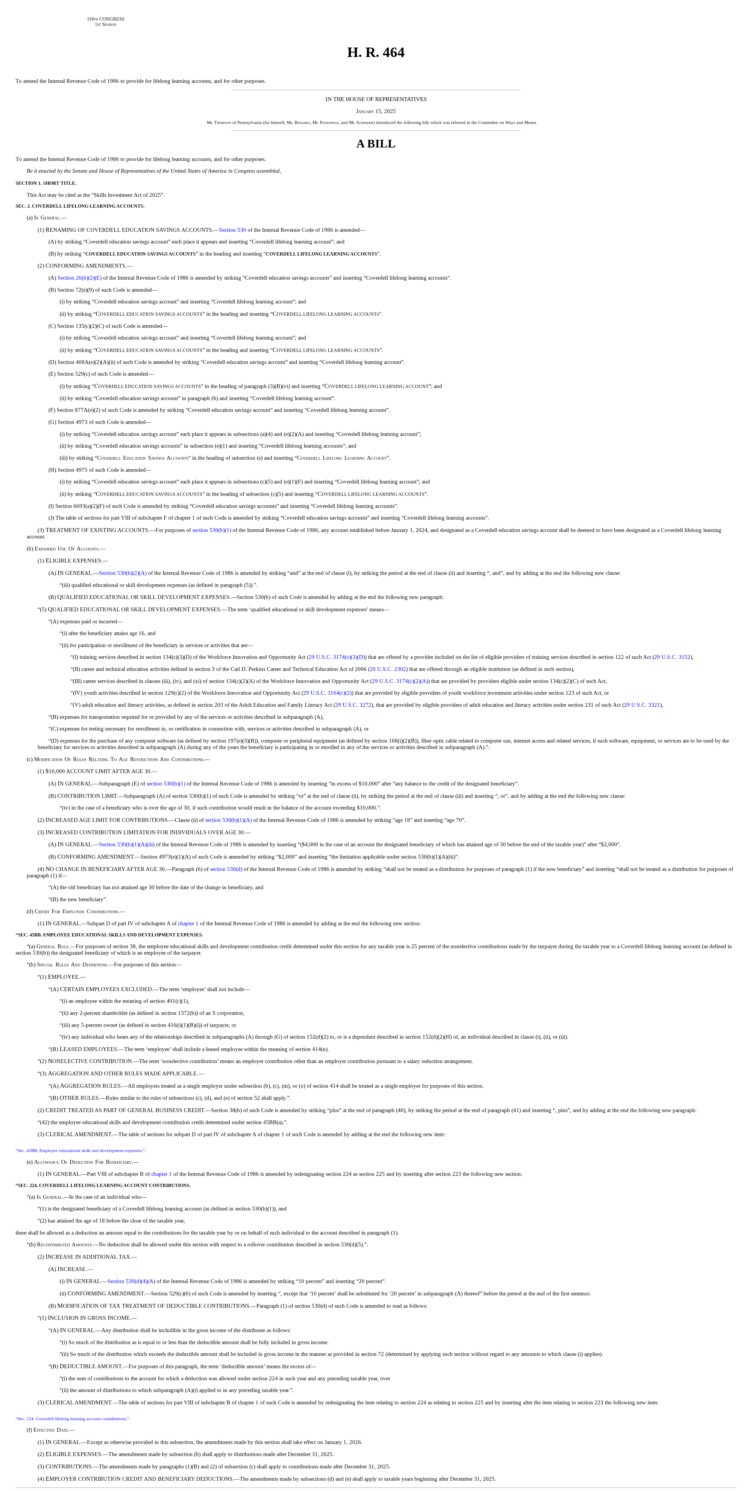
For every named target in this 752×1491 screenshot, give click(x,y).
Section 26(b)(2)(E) (80, 278)
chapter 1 (188, 923)
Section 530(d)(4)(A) (131, 1281)
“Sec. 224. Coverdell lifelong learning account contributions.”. (73, 1418)
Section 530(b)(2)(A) (123, 573)
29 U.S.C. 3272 (353, 705)
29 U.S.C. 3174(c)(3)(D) (337, 657)
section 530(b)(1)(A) (228, 820)
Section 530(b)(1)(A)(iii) (127, 844)
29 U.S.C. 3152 (672, 657)
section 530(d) (226, 869)
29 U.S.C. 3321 (642, 705)
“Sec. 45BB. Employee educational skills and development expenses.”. (81, 1150)
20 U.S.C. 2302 (388, 669)
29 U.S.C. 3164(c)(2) (327, 693)
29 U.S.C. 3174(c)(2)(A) (400, 681)
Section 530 (232, 230)
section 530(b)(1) (211, 530)
